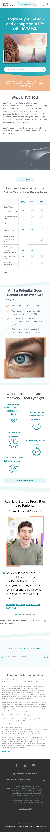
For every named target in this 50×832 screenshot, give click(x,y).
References (6, 751)
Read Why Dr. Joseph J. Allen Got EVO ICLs (23, 606)
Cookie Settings (25, 809)
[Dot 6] (34, 614)
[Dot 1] (16, 614)
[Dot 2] (20, 614)
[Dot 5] (30, 614)
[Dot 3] (23, 614)
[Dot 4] (27, 614)
